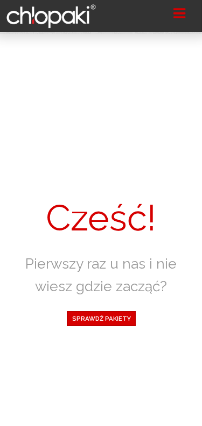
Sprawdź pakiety (101, 318)
